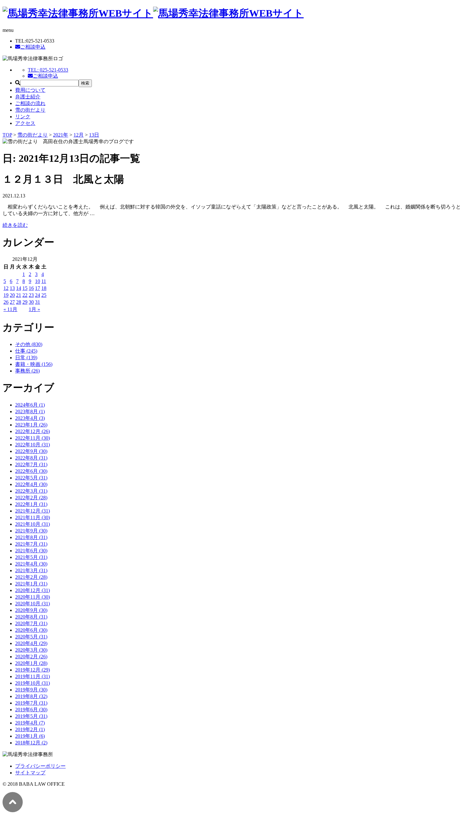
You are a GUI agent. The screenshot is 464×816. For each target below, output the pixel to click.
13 (12, 288)
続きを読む (15, 225)
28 (18, 302)
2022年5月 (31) (31, 477)
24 (37, 295)
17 (37, 288)
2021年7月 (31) (31, 544)
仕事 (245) (26, 351)
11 (43, 281)
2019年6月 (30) (31, 709)
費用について (30, 90)
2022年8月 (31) (31, 458)
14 (18, 288)
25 (43, 295)
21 (18, 295)
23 (31, 295)
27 (12, 302)
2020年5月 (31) (31, 636)
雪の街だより (30, 110)
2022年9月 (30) (31, 451)
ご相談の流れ (30, 103)
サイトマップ (30, 772)
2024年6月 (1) (30, 405)
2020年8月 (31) (31, 616)
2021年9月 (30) (31, 530)
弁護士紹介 (27, 96)
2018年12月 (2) (31, 742)
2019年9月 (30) (31, 689)
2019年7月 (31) (31, 703)
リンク (22, 116)
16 (31, 288)
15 (24, 288)
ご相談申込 (32, 47)
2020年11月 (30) (32, 597)
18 (43, 288)
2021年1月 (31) (31, 583)
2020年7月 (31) (31, 623)
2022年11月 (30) (32, 438)
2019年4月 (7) (30, 722)
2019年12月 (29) (32, 669)
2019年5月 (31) (31, 716)
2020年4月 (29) (31, 643)
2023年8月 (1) (30, 411)
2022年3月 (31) (31, 491)
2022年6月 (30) (31, 471)
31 (37, 302)
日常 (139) (26, 357)
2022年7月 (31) (31, 464)
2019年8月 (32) (31, 696)
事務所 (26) (27, 370)
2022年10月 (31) (32, 444)
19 (6, 295)
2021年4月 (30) (31, 564)
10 (37, 281)
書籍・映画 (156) (33, 364)
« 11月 (10, 309)
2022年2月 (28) (31, 497)
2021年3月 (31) (31, 570)
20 (12, 295)
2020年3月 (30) (31, 650)
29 (24, 302)
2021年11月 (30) (32, 517)
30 (31, 302)
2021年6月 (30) (31, 550)
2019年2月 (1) (30, 729)
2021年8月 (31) (31, 537)
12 (6, 288)
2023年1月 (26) (31, 424)
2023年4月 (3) (30, 418)
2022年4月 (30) (31, 484)
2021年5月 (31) (31, 557)
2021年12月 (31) (32, 511)
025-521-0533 (48, 70)
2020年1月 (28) (31, 663)
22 (24, 295)
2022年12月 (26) (32, 431)
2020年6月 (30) (31, 630)
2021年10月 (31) (32, 524)
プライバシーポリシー (40, 766)
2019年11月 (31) (32, 676)
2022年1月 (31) (31, 504)
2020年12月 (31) (32, 590)
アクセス (25, 123)
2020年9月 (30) (31, 610)
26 (6, 302)
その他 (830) (28, 344)
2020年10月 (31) (32, 603)
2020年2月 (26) (31, 656)
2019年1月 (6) (30, 736)
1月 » (34, 309)
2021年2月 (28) (31, 577)
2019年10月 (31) (32, 683)
